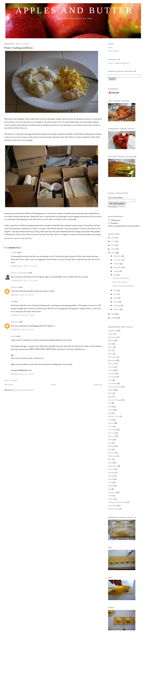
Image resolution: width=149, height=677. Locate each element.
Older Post (98, 384)
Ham (110, 413)
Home (53, 384)
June (115, 290)
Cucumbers (112, 383)
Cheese (111, 370)
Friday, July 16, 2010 (22, 295)
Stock (110, 482)
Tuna (110, 495)
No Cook (111, 433)
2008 (113, 318)
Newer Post (8, 384)
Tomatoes (112, 492)
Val (12, 301)
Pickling (111, 446)
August (116, 271)
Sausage (111, 472)
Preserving (112, 456)
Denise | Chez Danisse (19, 273)
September (117, 267)
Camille (14, 252)
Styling (111, 486)
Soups (110, 479)
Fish (109, 403)
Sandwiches (112, 466)
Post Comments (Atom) (24, 390)
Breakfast (112, 360)
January (116, 309)
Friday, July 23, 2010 (22, 374)
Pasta (110, 439)
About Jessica (113, 51)
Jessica (13, 336)
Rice (110, 459)
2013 (113, 241)
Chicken (111, 373)
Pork (110, 449)
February (117, 305)
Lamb (110, 420)
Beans (110, 347)
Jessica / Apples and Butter (118, 63)
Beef (110, 350)
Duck (110, 393)
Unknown (15, 287)
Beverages (112, 357)
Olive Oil (111, 436)
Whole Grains (113, 509)
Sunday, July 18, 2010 (23, 315)
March (116, 302)
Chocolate (112, 377)
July (115, 275)
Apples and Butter (74, 10)
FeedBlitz (121, 206)
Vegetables (112, 505)
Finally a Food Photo (121, 278)
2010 (113, 253)
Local (110, 426)
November (117, 260)
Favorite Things (114, 400)
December (117, 256)
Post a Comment (10, 380)
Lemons (111, 423)
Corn (110, 380)
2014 (113, 238)
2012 (113, 245)
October (116, 263)
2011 (113, 249)
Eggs (110, 397)
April (115, 298)
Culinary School (114, 387)
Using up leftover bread (117, 502)
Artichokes (112, 337)
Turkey (111, 499)
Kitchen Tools (113, 416)
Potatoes (111, 453)
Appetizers (112, 331)
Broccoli (111, 363)
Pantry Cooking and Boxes (18, 47)
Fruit (110, 406)
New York (112, 429)
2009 (113, 314)
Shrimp (111, 476)
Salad (110, 463)
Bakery (111, 340)
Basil (110, 344)
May (115, 294)
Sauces (110, 469)
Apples (111, 334)
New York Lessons (120, 282)
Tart (109, 489)
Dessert (111, 390)
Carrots (111, 367)
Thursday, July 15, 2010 (24, 266)
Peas (110, 443)
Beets (110, 354)
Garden (111, 410)
